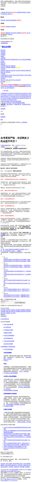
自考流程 (3, 310)
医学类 (10, 76)
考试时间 (10, 84)
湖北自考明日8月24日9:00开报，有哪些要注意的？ (17, 444)
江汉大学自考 (11, 96)
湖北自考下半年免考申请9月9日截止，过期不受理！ (17, 435)
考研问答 (23, 70)
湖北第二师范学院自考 (13, 98)
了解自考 (3, 12)
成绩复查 (28, 310)
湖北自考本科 (4, 466)
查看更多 (6, 449)
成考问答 (8, 70)
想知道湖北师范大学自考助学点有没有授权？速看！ (17, 433)
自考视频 (3, 58)
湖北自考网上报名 (17, 463)
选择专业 (4, 14)
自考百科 (3, 70)
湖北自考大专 (26, 465)
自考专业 (3, 67)
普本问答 (13, 70)
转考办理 (5, 86)
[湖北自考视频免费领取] (18, 102)
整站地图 (22, 466)
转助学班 (24, 33)
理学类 (22, 75)
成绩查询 (3, 33)
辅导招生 (24, 12)
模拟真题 (13, 20)
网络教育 (4, 34)
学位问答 (18, 70)
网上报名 (3, 81)
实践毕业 (13, 65)
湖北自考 (3, 463)
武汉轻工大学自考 (7, 95)
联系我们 (27, 466)
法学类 (10, 75)
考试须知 (8, 26)
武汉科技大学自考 (12, 99)
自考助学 (8, 313)
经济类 (6, 75)
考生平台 (10, 14)
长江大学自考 (15, 95)
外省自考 (18, 80)
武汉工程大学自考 (20, 96)
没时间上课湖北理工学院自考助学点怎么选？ (15, 446)
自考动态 (11, 466)
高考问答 (28, 70)
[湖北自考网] (6, 47)
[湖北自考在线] (5, 101)
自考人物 (8, 80)
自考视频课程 (4, 346)
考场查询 (3, 26)
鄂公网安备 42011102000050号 (9, 480)
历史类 (18, 75)
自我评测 (18, 12)
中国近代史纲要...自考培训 (24, 422)
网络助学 (18, 20)
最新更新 (16, 466)
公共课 (2, 75)
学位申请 (28, 86)
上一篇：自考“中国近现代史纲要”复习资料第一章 (14, 249)
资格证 (2, 56)
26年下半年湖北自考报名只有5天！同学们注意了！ (17, 443)
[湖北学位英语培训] (15, 101)
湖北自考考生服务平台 (11, 465)
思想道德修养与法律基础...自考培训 (15, 404)
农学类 (29, 75)
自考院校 (8, 67)
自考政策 (3, 65)
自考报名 (3, 53)
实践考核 (10, 86)
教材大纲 (25, 84)
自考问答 (3, 69)
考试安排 (3, 20)
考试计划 (8, 65)
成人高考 (6, 87)
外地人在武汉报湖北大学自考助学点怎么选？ (15, 448)
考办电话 (3, 51)
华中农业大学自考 (18, 93)
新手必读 (8, 12)
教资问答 (3, 72)
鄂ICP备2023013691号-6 (10, 479)
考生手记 (3, 80)
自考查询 (3, 54)
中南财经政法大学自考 (7, 93)
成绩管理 (18, 33)
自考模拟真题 (11, 346)
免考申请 (8, 20)
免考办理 (8, 311)
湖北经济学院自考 (24, 98)
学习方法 (13, 80)
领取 (16, 147)
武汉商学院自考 (24, 95)
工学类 (25, 75)
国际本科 (12, 87)
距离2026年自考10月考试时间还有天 (10, 59)
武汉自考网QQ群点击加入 (14, 471)
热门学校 (6, 90)
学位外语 (3, 313)
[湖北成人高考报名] (6, 102)
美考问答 (8, 72)
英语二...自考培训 (24, 371)
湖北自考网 (10, 104)
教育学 (6, 76)
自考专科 (10, 34)
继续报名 (8, 33)
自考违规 (3, 311)
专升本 (2, 87)
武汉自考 (20, 465)
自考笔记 (3, 78)
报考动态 (3, 64)
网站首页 (3, 62)
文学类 (14, 75)
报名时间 (13, 12)
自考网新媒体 (4, 43)
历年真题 (3, 73)
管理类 (2, 76)
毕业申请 (13, 33)
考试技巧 (13, 26)
